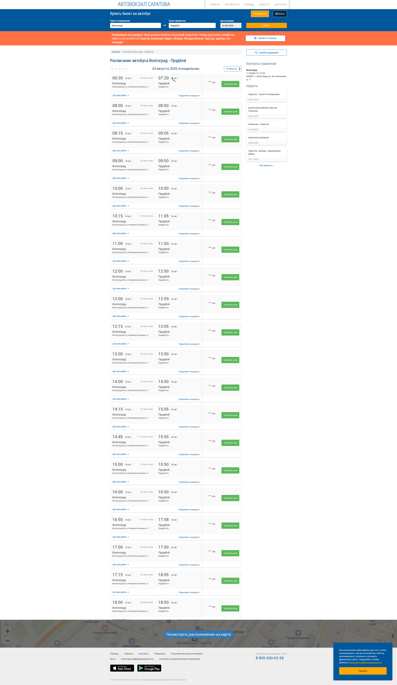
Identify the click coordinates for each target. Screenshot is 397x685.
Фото (112, 658)
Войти (281, 13)
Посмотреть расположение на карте (198, 634)
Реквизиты (159, 653)
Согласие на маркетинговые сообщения (179, 658)
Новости (264, 4)
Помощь (249, 4)
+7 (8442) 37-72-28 (255, 73)
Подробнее (189, 95)
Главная (215, 4)
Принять (363, 670)
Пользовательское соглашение (187, 653)
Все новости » (267, 165)
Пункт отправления (120, 20)
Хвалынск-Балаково (258, 137)
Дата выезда (227, 20)
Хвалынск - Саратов (258, 124)
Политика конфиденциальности (137, 658)
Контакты (280, 4)
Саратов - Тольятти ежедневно (264, 94)
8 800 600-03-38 (270, 657)
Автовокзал (232, 4)
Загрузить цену (230, 84)
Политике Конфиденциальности (365, 662)
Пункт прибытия (177, 20)
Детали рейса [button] (120, 95)
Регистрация (259, 13)
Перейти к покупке (267, 38)
